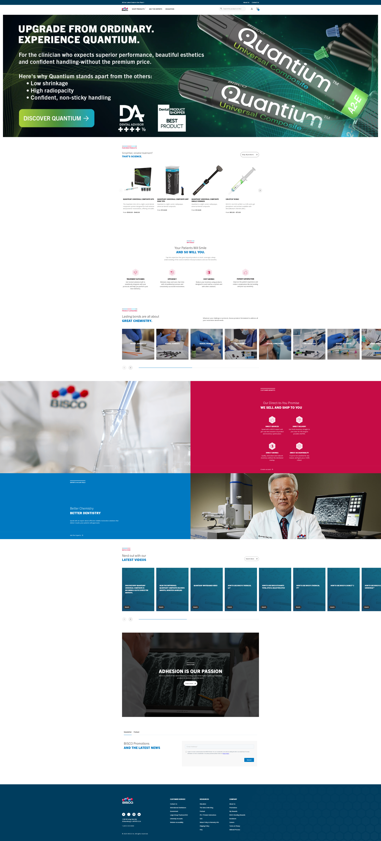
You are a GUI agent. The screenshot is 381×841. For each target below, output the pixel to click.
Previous (121, 190)
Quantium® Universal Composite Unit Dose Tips (173, 200)
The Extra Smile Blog (206, 808)
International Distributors (178, 808)
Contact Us (255, 2)
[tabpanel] (138, 344)
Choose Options (144, 181)
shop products (138, 9)
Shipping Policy (204, 826)
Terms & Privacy (234, 826)
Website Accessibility (176, 822)
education (169, 9)
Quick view (132, 181)
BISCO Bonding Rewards (237, 815)
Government (174, 811)
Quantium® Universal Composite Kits (138, 199)
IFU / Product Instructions (208, 815)
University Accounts (176, 819)
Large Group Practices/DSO (179, 815)
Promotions (233, 808)
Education (203, 804)
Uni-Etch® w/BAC (232, 199)
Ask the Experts (75, 535)
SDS (201, 819)
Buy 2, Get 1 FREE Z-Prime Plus (132, 2)
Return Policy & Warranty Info (209, 822)
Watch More (250, 559)
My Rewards (233, 811)
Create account (266, 469)
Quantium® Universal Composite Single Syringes (205, 200)
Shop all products (248, 155)
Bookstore (232, 819)
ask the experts (155, 9)
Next (260, 190)
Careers (231, 822)
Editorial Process (234, 830)
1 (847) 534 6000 (128, 826)
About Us (246, 2)
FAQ (201, 830)
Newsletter (128, 732)
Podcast (136, 732)
